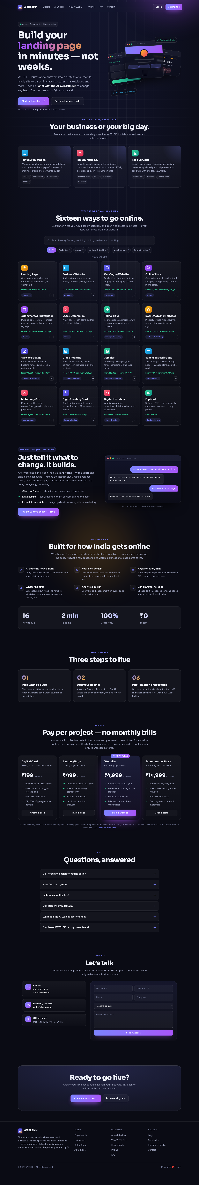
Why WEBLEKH (75, 7)
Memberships (121, 250)
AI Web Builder (118, 1135)
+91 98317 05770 (41, 993)
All (51, 250)
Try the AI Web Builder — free (38, 511)
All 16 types (80, 1150)
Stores (79, 250)
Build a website (120, 812)
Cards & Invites (142, 250)
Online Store (80, 1145)
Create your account (85, 1098)
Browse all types (115, 1098)
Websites (64, 250)
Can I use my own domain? (58, 905)
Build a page (78, 812)
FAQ (101, 7)
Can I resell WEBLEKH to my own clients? (66, 927)
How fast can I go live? (56, 884)
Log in (159, 7)
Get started (174, 7)
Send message (133, 1033)
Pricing (91, 7)
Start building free (32, 101)
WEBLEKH (30, 7)
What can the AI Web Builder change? (64, 916)
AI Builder (59, 7)
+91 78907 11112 (40, 989)
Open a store (161, 812)
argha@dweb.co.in (42, 1007)
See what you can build (67, 101)
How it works (117, 1145)
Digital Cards (80, 1135)
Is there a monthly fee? (56, 895)
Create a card (37, 812)
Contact (111, 7)
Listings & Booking (98, 250)
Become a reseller (107, 827)
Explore (46, 7)
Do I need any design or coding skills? (64, 873)
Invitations (79, 1140)
